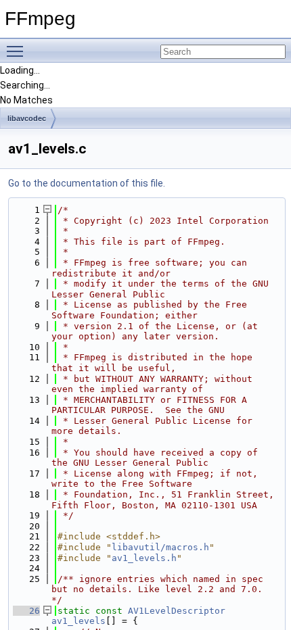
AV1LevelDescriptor (176, 611)
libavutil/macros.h (160, 547)
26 (26, 611)
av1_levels (78, 621)
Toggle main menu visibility (17, 51)
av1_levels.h (144, 558)
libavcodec (26, 118)
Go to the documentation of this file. (86, 183)
